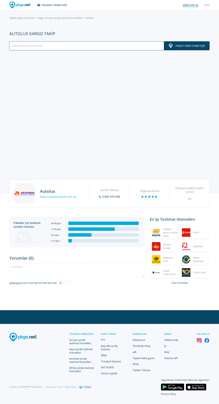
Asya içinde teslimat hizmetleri (81, 350)
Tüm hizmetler (179, 282)
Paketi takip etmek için (22, 18)
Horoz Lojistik (109, 373)
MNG (104, 355)
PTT (103, 340)
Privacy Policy (168, 394)
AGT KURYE (107, 367)
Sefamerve (139, 340)
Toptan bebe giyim (143, 358)
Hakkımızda (171, 340)
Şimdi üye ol (15, 282)
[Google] (60, 282)
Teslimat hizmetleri (54, 5)
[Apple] (67, 282)
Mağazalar (139, 333)
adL (135, 352)
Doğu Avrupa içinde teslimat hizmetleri (60, 18)
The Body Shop (141, 346)
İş (165, 346)
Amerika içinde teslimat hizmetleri (80, 360)
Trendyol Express (111, 361)
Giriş (207, 5)
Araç (166, 352)
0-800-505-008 (111, 196)
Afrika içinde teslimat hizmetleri (81, 369)
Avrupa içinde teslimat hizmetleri (80, 341)
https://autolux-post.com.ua (58, 196)
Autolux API (171, 358)
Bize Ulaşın (71, 386)
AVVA (136, 364)
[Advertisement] (109, 83)
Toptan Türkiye (141, 370)
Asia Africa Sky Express (109, 347)
